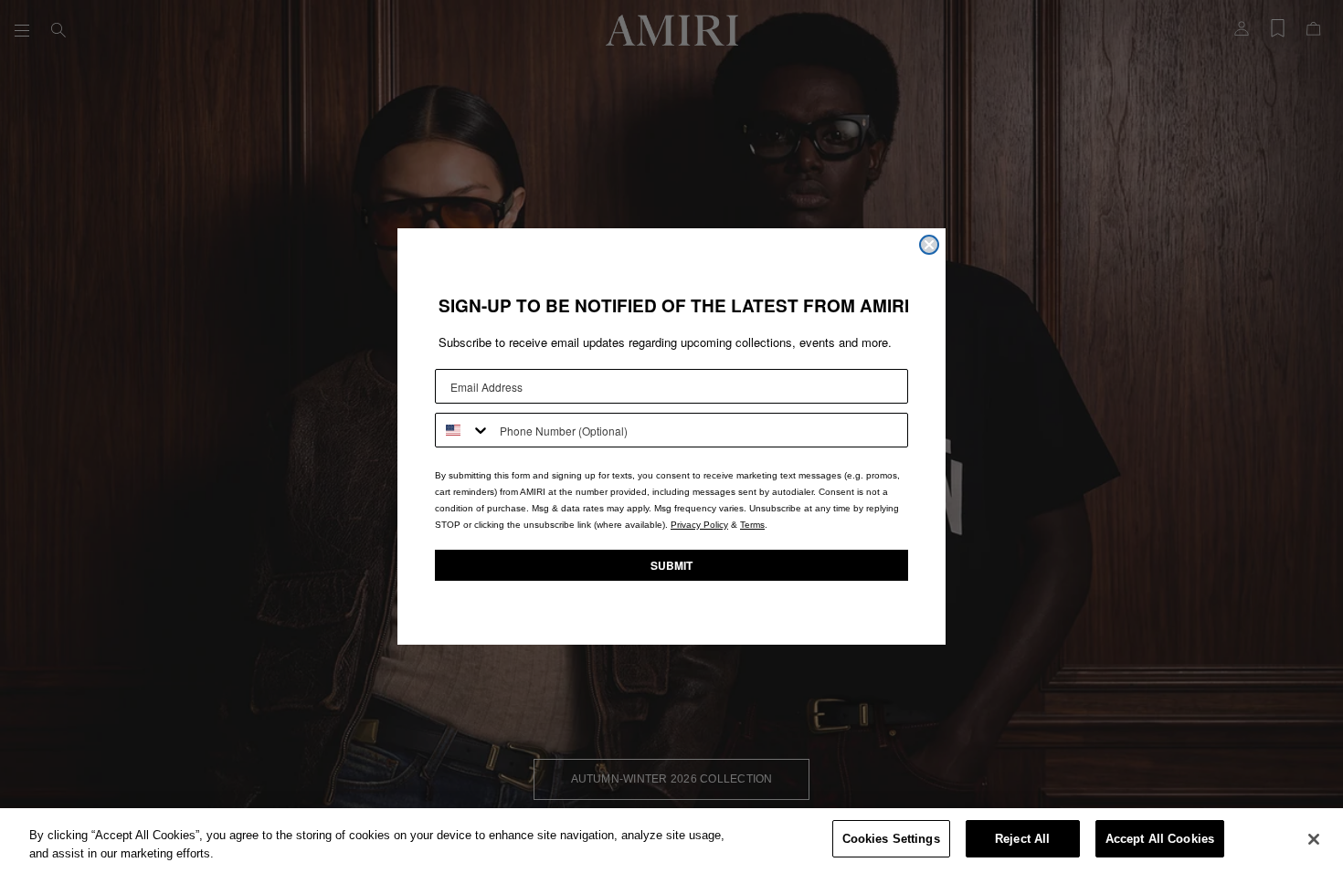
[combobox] (463, 430)
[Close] (1314, 839)
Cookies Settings (891, 839)
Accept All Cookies (1159, 839)
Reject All (1022, 839)
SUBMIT (671, 565)
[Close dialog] (929, 245)
